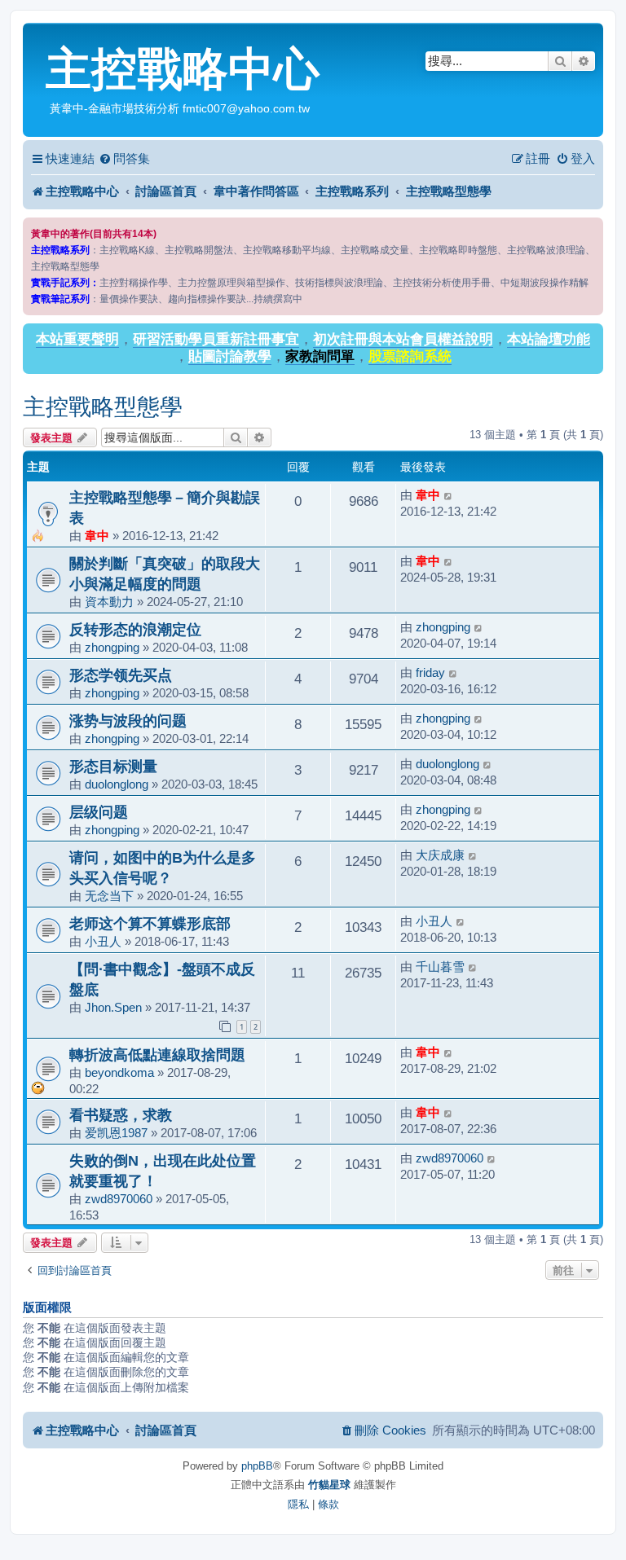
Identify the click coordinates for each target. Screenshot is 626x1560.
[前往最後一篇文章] (448, 495)
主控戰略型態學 (103, 407)
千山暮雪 (440, 966)
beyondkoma (119, 1072)
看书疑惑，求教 (120, 1114)
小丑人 (103, 941)
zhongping (112, 647)
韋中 (97, 536)
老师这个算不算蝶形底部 (150, 923)
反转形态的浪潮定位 (135, 629)
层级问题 (98, 811)
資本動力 (109, 602)
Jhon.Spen (113, 1007)
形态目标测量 (113, 766)
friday (430, 672)
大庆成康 (440, 855)
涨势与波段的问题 (128, 720)
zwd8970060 (118, 1199)
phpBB (257, 1466)
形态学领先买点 (120, 674)
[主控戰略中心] (36, 37)
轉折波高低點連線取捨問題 (157, 1054)
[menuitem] (124, 159)
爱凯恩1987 (116, 1133)
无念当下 (109, 896)
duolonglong (116, 784)
